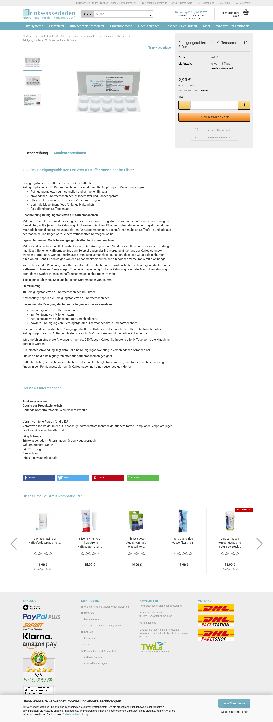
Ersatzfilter (56, 26)
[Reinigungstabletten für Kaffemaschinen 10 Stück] (109, 90)
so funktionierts (147, 622)
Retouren (89, 613)
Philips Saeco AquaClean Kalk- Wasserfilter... (136, 542)
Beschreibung (37, 153)
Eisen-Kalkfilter (148, 26)
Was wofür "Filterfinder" (232, 26)
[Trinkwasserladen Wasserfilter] (49, 14)
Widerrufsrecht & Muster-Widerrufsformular (107, 606)
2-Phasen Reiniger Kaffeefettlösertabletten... (45, 540)
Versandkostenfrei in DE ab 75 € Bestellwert (168, 3)
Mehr (206, 26)
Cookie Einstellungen (95, 663)
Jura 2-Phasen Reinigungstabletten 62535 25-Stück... (229, 542)
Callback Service (93, 657)
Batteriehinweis (92, 619)
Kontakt (88, 632)
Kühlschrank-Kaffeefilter (87, 26)
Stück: (182, 97)
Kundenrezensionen (70, 153)
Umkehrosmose (121, 26)
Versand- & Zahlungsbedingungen (102, 625)
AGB (86, 644)
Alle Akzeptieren (234, 703)
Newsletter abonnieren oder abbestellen (160, 605)
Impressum (90, 638)
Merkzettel (244, 3)
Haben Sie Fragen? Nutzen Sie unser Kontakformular (107, 3)
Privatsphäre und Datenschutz (100, 651)
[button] (206, 3)
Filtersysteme (33, 26)
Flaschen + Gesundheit (181, 26)
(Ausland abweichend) (222, 68)
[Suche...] (149, 14)
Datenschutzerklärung (75, 714)
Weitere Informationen (234, 711)
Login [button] (226, 3)
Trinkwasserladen (160, 47)
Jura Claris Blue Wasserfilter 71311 (183, 540)
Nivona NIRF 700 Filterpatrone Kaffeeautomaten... (90, 542)
